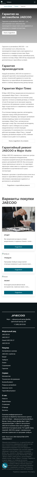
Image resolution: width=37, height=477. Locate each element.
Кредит (4, 357)
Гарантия (5, 368)
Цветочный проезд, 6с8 (18, 321)
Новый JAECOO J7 (8, 340)
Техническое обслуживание (11, 379)
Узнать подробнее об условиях (18, 141)
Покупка (5, 348)
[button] (35, 2)
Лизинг (4, 362)
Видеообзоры (6, 401)
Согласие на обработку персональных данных (17, 416)
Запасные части (7, 388)
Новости (4, 398)
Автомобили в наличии (9, 351)
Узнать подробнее (9, 32)
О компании (6, 404)
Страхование (6, 365)
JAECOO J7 (6, 337)
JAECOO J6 (6, 334)
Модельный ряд (9, 331)
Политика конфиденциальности (12, 414)
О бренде (5, 407)
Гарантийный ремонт (9, 391)
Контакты (5, 410)
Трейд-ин (5, 359)
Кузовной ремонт (7, 382)
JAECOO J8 (6, 343)
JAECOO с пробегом (8, 354)
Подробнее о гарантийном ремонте (18, 185)
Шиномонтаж (6, 376)
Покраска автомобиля (9, 385)
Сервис (5, 373)
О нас (4, 395)
